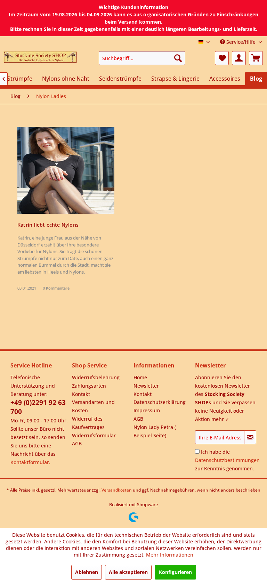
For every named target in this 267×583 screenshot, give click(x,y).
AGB (77, 443)
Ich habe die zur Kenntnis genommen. (227, 460)
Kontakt (81, 394)
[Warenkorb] (256, 58)
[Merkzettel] (222, 58)
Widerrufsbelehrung (96, 377)
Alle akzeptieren (128, 572)
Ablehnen (86, 572)
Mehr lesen (65, 170)
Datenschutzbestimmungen (227, 460)
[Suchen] (178, 58)
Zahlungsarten (89, 385)
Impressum (147, 410)
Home (140, 377)
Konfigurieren (175, 572)
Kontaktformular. (30, 462)
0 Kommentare (56, 288)
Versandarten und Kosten (93, 406)
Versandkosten (117, 490)
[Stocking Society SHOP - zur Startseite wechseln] (40, 59)
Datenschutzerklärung (160, 402)
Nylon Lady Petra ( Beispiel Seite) (155, 431)
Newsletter (146, 385)
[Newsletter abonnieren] (250, 437)
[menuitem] (142, 58)
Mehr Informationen (169, 554)
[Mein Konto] (239, 58)
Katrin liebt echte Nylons (48, 224)
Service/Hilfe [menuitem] (241, 42)
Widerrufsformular (94, 435)
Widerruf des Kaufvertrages (88, 422)
